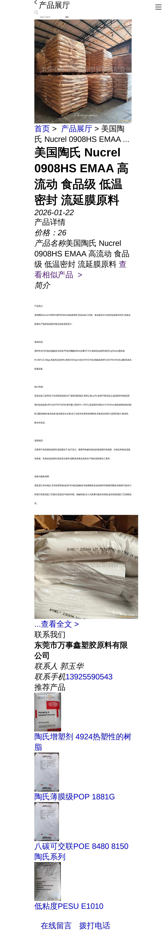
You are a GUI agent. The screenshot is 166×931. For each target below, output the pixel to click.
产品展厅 (76, 128)
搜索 (67, 17)
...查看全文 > (56, 624)
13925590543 (89, 676)
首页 (42, 128)
